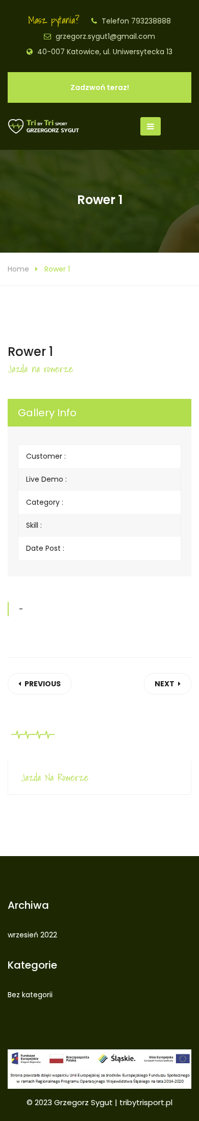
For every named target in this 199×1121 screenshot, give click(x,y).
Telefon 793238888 (136, 21)
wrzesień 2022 (32, 935)
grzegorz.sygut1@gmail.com (105, 36)
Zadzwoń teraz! (99, 87)
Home (18, 269)
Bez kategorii (30, 995)
